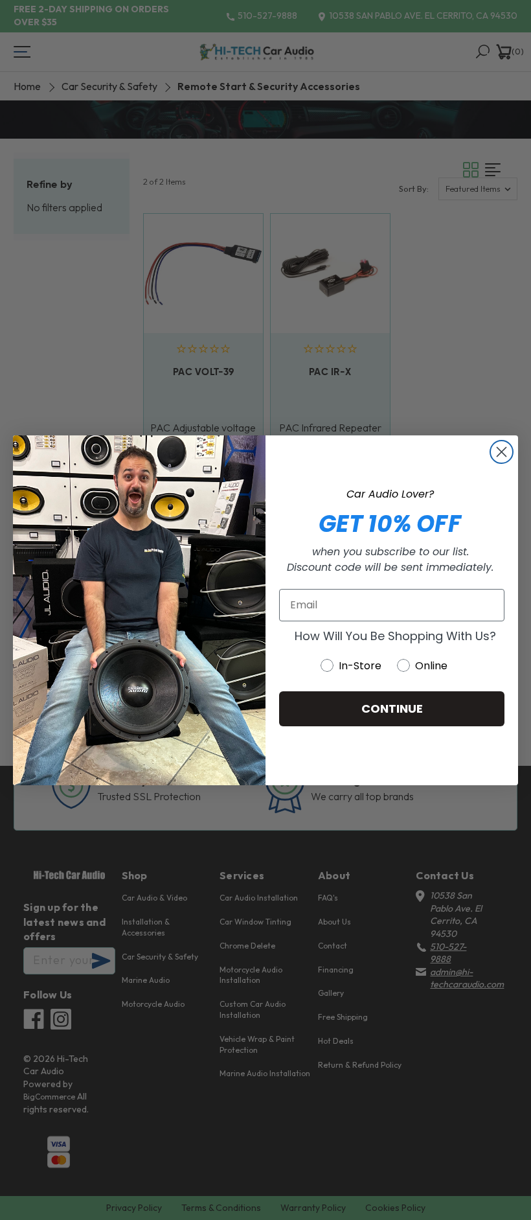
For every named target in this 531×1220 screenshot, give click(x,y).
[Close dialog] (501, 452)
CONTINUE (392, 708)
